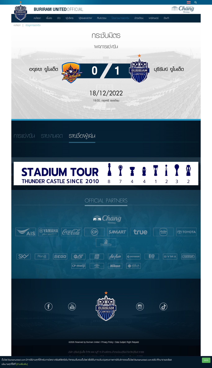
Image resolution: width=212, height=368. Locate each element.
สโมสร (49, 18)
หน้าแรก (37, 18)
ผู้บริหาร (69, 18)
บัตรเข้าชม (138, 18)
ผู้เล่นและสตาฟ (85, 18)
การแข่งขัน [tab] (24, 135)
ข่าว (58, 18)
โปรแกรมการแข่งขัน (120, 18)
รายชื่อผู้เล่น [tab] (82, 135)
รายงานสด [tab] (52, 135)
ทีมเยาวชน (101, 18)
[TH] (188, 2)
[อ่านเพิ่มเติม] (22, 364)
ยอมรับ (206, 360)
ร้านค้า (166, 18)
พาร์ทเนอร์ (153, 18)
